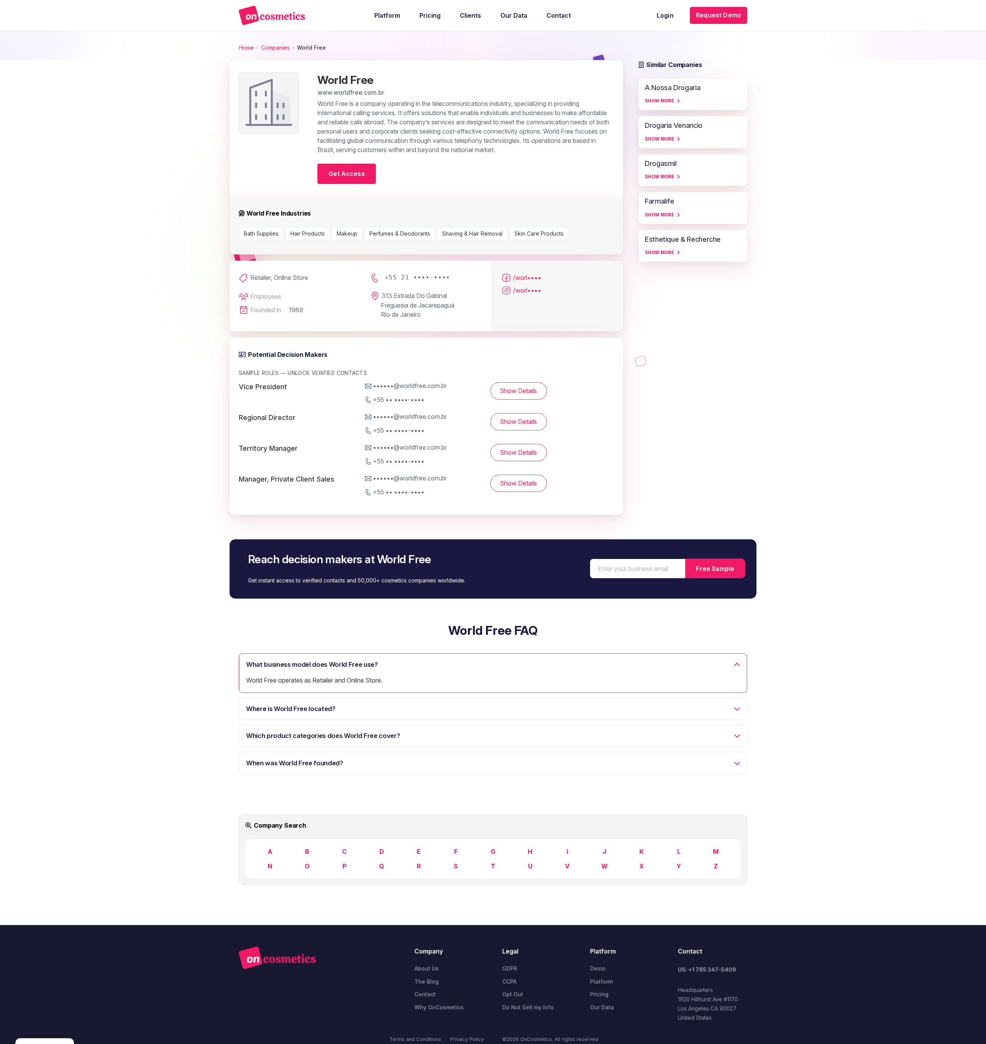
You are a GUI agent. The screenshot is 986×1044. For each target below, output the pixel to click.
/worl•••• (527, 277)
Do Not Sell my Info (528, 1007)
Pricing (599, 994)
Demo (597, 968)
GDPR (509, 968)
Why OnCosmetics (439, 1007)
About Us (426, 968)
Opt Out (512, 994)
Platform (601, 981)
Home (246, 47)
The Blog (426, 981)
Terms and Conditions (415, 1039)
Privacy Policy (467, 1039)
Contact (425, 994)
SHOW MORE (659, 101)
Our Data (602, 1007)
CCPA (509, 981)
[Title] (272, 15)
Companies (275, 47)
